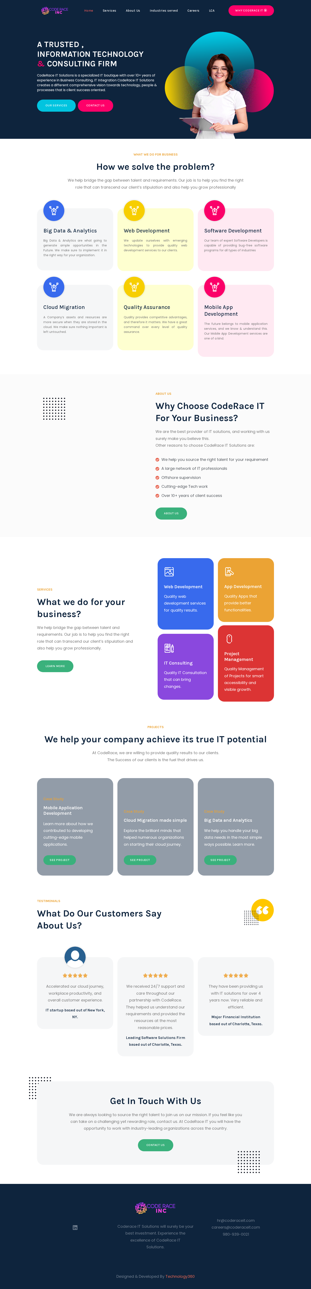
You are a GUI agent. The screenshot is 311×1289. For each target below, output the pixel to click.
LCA (212, 11)
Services (109, 11)
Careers (193, 11)
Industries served (164, 11)
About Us (133, 11)
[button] (251, 10)
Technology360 (180, 1276)
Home (88, 11)
